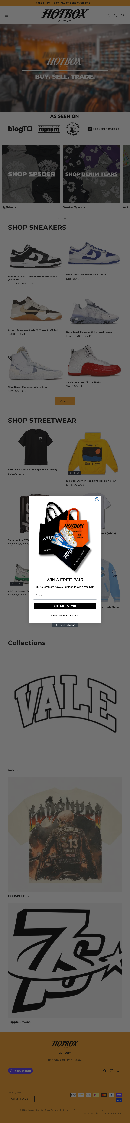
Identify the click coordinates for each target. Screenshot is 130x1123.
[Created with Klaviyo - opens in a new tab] (65, 625)
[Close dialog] (97, 499)
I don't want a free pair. (65, 615)
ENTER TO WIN (65, 605)
